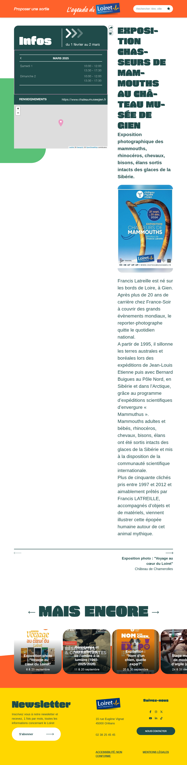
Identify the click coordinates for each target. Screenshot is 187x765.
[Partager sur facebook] (116, 33)
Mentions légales (156, 752)
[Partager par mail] (116, 28)
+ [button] (18, 108)
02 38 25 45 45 (105, 734)
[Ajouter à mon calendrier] (111, 33)
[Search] (169, 8)
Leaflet (71, 147)
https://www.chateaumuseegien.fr (84, 99)
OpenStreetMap (92, 147)
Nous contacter (156, 731)
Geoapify (80, 147)
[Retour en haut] (170, 759)
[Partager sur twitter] (116, 38)
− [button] (18, 113)
